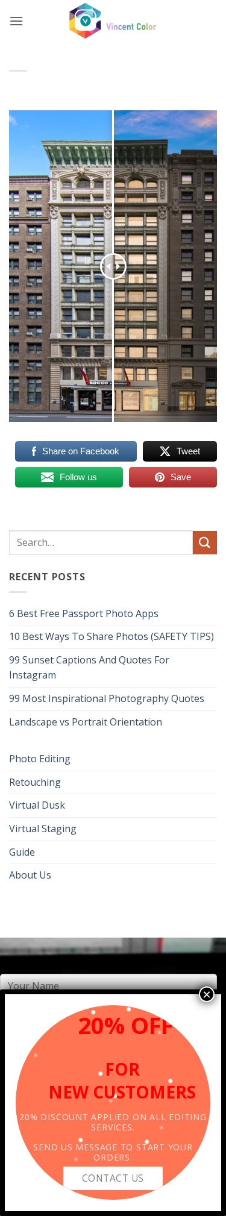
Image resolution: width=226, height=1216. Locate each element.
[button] (16, 21)
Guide (22, 852)
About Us (30, 875)
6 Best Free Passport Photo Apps (84, 613)
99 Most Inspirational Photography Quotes (106, 698)
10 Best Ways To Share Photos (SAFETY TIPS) (111, 636)
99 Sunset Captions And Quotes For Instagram (89, 667)
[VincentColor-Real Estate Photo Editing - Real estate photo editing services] (113, 21)
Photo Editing (40, 758)
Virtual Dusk (37, 805)
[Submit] (205, 542)
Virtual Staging (43, 828)
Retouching (35, 782)
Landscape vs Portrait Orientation (85, 722)
